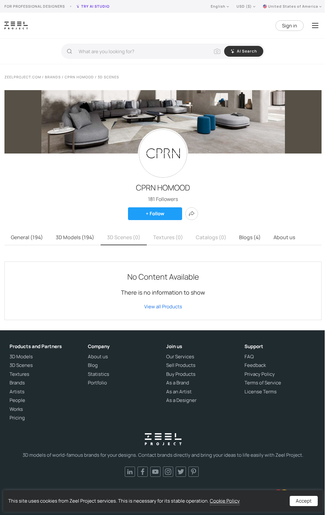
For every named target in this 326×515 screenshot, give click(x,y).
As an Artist (179, 392)
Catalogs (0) (211, 237)
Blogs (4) (250, 237)
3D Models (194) (75, 237)
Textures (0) (168, 237)
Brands (17, 383)
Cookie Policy (225, 500)
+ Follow (155, 213)
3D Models (21, 357)
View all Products (163, 306)
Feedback (255, 365)
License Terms (260, 392)
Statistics (98, 374)
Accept (304, 500)
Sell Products (180, 365)
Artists (17, 392)
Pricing (17, 418)
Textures (19, 374)
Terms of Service (262, 383)
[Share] (191, 213)
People (17, 400)
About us (284, 237)
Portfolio (97, 383)
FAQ (249, 357)
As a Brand (177, 383)
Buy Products (180, 374)
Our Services (180, 357)
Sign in (289, 25)
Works (16, 409)
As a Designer (181, 400)
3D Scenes (21, 365)
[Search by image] (217, 51)
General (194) (27, 237)
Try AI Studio (95, 6)
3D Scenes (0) (123, 237)
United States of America (293, 6)
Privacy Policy (259, 374)
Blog (93, 365)
